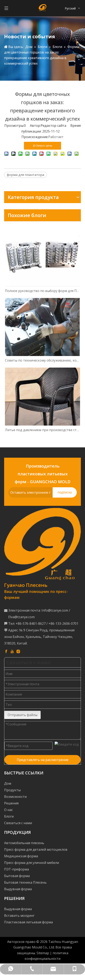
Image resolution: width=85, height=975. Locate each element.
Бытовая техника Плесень (25, 882)
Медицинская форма (21, 856)
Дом (7, 783)
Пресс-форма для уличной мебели (31, 862)
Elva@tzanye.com (21, 617)
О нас (8, 809)
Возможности (15, 796)
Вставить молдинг (19, 915)
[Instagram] (18, 651)
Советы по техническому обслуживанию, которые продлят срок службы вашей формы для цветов (42, 360)
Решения (11, 803)
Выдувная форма (18, 889)
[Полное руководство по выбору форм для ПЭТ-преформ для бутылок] (42, 256)
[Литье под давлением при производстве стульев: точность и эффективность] (42, 397)
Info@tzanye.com (54, 610)
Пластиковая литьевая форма (28, 922)
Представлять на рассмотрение (42, 759)
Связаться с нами (18, 823)
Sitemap (43, 953)
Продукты (12, 790)
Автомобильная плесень (24, 843)
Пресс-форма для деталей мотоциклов (35, 849)
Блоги (9, 816)
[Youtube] (12, 651)
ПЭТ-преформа (16, 869)
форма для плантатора (25, 174)
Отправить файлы (22, 715)
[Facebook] (6, 651)
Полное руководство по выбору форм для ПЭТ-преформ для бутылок (42, 291)
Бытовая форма (17, 876)
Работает (56, 137)
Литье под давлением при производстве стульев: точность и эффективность (42, 430)
